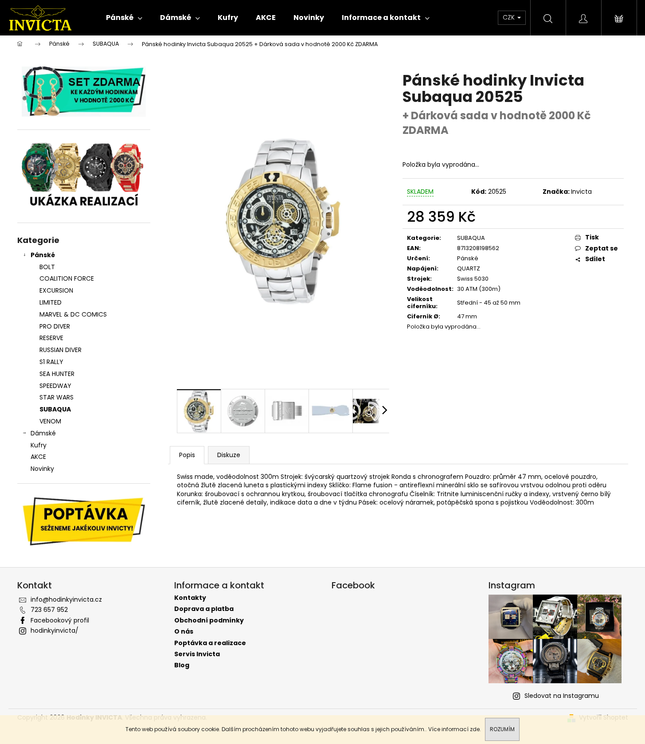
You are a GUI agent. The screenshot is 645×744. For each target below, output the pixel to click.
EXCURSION (56, 290)
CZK (509, 17)
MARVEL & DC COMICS (73, 314)
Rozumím (502, 729)
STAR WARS (56, 397)
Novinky (42, 468)
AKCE (38, 456)
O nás (183, 631)
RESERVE (51, 337)
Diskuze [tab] (228, 454)
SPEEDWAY (55, 385)
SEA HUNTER (56, 373)
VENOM (50, 421)
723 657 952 (49, 609)
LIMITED (50, 302)
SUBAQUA (55, 409)
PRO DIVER (54, 326)
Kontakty (190, 598)
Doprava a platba (204, 609)
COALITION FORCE (66, 278)
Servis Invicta (197, 654)
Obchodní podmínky (209, 620)
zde (475, 729)
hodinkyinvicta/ (54, 630)
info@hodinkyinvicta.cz (66, 599)
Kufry (39, 445)
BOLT (47, 266)
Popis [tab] (187, 454)
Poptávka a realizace (210, 643)
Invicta (581, 191)
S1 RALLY (51, 361)
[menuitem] (124, 17)
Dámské (43, 433)
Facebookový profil (60, 620)
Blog (181, 665)
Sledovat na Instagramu (561, 695)
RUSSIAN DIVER (60, 349)
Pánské (43, 255)
